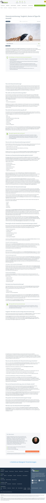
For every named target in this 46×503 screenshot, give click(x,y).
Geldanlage (3, 5)
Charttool (14, 475)
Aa (38, 45)
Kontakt (2, 475)
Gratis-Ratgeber (10, 475)
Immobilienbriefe (19, 483)
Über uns (1, 489)
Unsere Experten (25, 475)
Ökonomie (18, 5)
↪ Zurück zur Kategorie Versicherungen (23, 462)
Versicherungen (15, 7)
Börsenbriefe (9, 483)
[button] (45, 1)
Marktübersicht (24, 5)
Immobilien (7, 5)
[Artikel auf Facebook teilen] (6, 45)
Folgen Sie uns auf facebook (35, 480)
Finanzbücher (14, 483)
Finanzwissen (5, 7)
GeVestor (2, 7)
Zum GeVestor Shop (3, 483)
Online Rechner (19, 475)
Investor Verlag (3, 479)
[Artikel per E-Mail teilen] (8, 45)
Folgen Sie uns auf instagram (42, 480)
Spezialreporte (30, 5)
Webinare (5, 475)
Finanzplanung (10, 7)
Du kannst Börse (14, 479)
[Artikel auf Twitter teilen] (7, 45)
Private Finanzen (13, 5)
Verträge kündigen (25, 489)
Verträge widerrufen (29, 489)
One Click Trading (8, 479)
